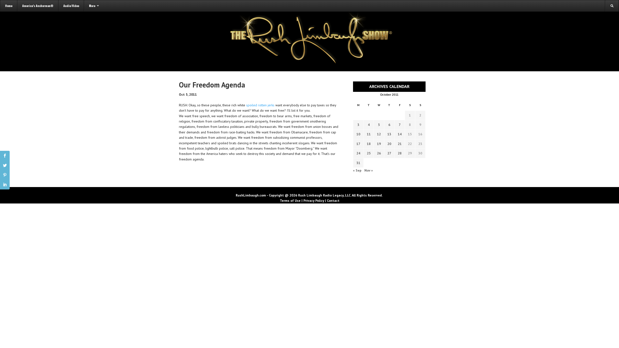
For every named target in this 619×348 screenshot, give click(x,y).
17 (358, 144)
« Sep (357, 170)
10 (358, 134)
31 (358, 163)
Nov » (368, 170)
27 (389, 153)
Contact (333, 200)
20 (389, 144)
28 (400, 153)
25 (369, 153)
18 (369, 144)
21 (400, 144)
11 (369, 134)
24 (358, 153)
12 (379, 134)
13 (389, 134)
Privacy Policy (313, 200)
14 (400, 134)
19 (379, 144)
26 (379, 153)
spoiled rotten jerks (260, 105)
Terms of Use (290, 200)
